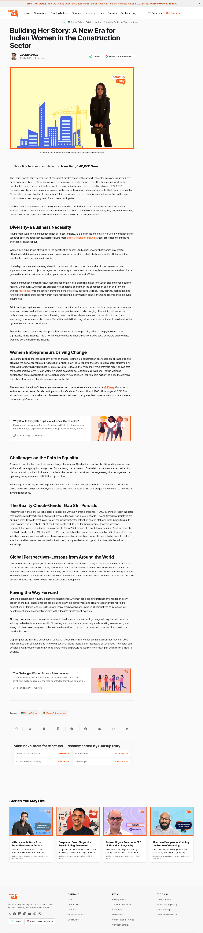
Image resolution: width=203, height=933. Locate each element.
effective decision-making (81, 237)
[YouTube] (29, 913)
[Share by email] (99, 729)
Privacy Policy (119, 899)
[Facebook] (14, 913)
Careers (112, 13)
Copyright (117, 909)
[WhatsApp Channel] (39, 913)
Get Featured (173, 13)
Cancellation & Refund (123, 919)
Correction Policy (120, 924)
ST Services (155, 13)
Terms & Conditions (121, 904)
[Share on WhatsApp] (16, 729)
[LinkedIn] (19, 913)
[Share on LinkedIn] (58, 729)
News (27, 13)
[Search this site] (134, 13)
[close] (199, 3)
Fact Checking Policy (166, 904)
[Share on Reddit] (85, 729)
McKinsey (109, 387)
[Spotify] (34, 913)
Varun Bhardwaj (29, 54)
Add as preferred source (120, 56)
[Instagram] (24, 913)
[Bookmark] (127, 729)
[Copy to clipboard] (113, 729)
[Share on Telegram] (71, 729)
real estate (24, 290)
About (71, 899)
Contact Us (73, 904)
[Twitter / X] (9, 913)
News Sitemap (163, 909)
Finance (76, 13)
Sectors (125, 13)
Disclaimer (117, 914)
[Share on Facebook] (44, 729)
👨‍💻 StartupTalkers (29, 713)
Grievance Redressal (166, 914)
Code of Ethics (163, 899)
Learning (90, 13)
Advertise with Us (76, 914)
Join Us (96, 56)
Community (73, 919)
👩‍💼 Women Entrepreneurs (54, 713)
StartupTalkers (59, 13)
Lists (101, 13)
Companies (40, 13)
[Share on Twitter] (30, 729)
